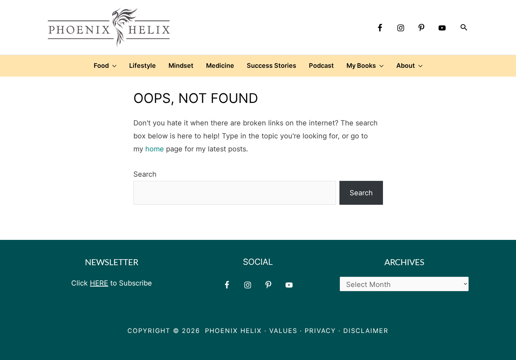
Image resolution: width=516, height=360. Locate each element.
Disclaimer (366, 330)
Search (145, 174)
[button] (464, 27)
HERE (99, 283)
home (154, 149)
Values (283, 330)
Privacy (320, 330)
